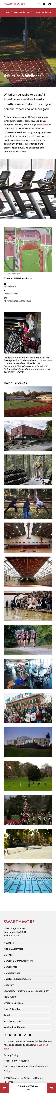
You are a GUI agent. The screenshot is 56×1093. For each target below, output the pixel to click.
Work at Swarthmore (14, 1027)
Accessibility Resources (16, 1061)
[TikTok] (25, 1035)
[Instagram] (5, 1035)
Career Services (12, 973)
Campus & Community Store (18, 961)
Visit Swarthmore (12, 1021)
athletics (43, 125)
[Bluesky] (30, 1035)
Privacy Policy (11, 1055)
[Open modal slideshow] (28, 401)
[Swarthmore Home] (19, 922)
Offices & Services (13, 1003)
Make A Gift (10, 997)
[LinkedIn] (15, 1035)
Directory (9, 985)
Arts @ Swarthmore (13, 949)
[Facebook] (10, 1035)
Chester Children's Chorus (17, 979)
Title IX (7, 1015)
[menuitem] (39, 4)
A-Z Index (9, 943)
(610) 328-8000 (11, 936)
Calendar (8, 955)
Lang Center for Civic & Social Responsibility (26, 991)
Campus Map (11, 967)
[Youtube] (19, 1035)
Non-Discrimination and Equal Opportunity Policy (26, 1069)
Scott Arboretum (12, 1009)
